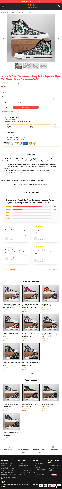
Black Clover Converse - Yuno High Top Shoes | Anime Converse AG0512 (11, 364)
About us (21, 463)
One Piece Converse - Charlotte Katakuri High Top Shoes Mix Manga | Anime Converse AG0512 (30, 306)
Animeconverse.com (18, 180)
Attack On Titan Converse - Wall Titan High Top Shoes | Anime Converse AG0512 (49, 404)
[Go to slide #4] (43, 66)
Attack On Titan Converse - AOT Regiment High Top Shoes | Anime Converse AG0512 (30, 404)
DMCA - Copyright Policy (25, 470)
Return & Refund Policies (40, 469)
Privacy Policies (22, 468)
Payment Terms (37, 467)
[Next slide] (58, 38)
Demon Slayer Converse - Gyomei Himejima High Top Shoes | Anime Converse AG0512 (50, 335)
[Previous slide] (3, 38)
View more (31, 373)
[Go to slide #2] (27, 66)
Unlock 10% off (3, 482)
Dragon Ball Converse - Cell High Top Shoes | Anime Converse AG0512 (11, 335)
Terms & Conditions (23, 465)
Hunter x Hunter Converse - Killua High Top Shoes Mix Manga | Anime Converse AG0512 (11, 306)
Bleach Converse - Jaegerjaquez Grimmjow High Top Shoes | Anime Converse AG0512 (30, 364)
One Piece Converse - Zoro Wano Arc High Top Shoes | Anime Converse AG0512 (30, 335)
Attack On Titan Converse (24, 12)
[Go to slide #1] (18, 66)
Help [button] (59, 487)
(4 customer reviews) (13, 83)
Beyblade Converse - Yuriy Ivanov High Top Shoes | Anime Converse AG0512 (50, 306)
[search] (56, 6)
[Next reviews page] (57, 269)
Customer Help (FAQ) (39, 474)
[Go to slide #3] (35, 66)
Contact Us (36, 472)
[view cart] (59, 6)
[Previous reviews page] (49, 269)
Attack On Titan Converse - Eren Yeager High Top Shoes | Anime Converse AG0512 (11, 404)
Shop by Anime (11, 12)
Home (3, 12)
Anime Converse (10, 161)
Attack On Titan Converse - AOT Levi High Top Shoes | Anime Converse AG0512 (11, 434)
